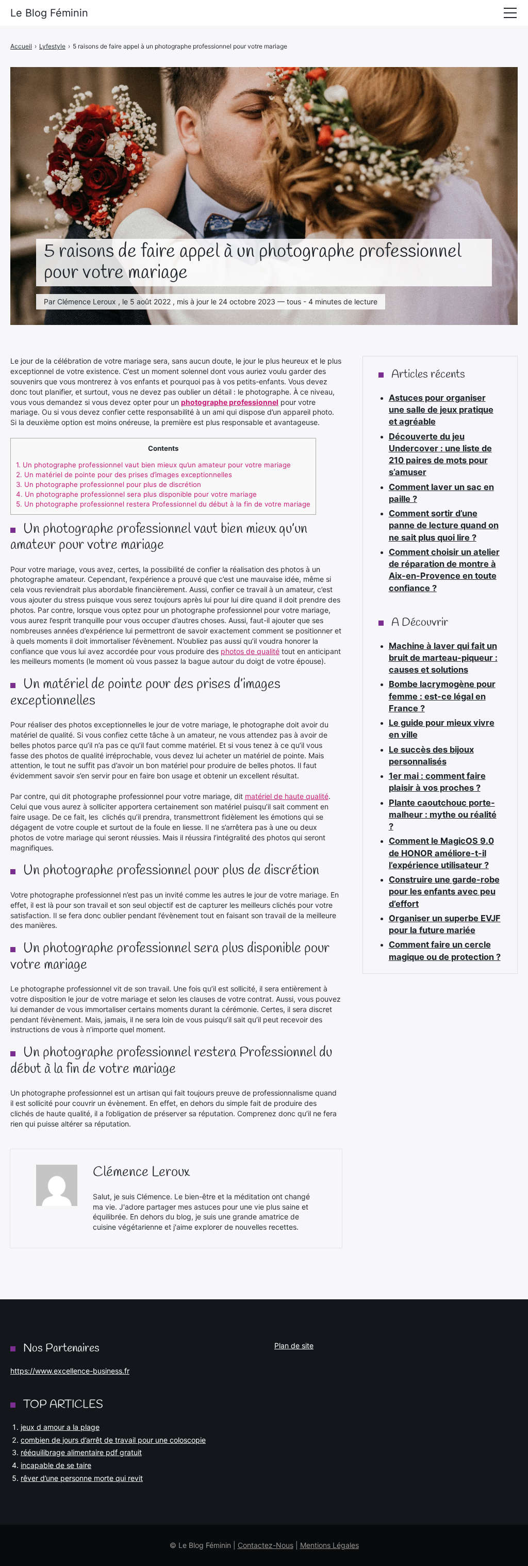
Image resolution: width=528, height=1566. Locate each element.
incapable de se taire (56, 1465)
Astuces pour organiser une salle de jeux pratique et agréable (441, 410)
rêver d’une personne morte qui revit (82, 1478)
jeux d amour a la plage (60, 1427)
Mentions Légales (329, 1545)
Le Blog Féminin (49, 13)
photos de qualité (250, 651)
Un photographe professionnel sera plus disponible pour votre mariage (136, 494)
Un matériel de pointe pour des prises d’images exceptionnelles (124, 474)
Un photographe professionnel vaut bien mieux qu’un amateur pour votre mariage (153, 465)
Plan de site (294, 1345)
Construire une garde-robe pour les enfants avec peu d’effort (444, 891)
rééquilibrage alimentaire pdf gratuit (81, 1452)
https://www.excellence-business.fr (69, 1370)
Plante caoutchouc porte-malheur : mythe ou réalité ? (443, 814)
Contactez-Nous (265, 1545)
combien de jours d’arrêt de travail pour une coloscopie (113, 1440)
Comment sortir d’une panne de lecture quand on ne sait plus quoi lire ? (444, 525)
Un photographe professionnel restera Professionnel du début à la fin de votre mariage (163, 504)
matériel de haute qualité (286, 796)
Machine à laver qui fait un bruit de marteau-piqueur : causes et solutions (443, 658)
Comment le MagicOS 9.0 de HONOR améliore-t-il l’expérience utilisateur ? (441, 853)
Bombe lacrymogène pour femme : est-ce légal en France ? (442, 696)
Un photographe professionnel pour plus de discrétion (108, 484)
